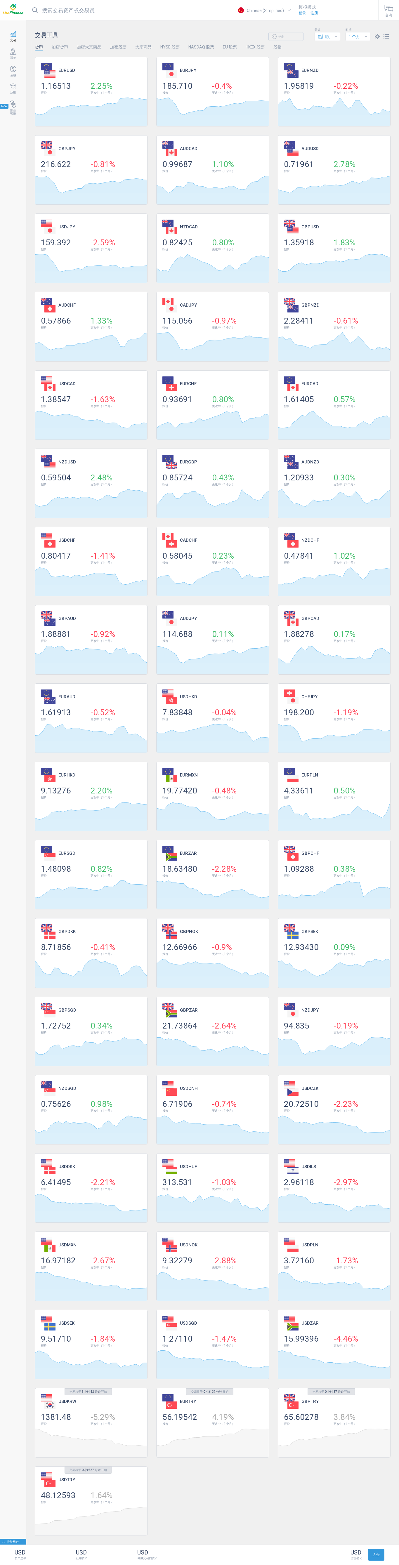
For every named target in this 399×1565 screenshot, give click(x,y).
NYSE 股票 (170, 47)
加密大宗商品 (89, 47)
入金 (376, 1555)
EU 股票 (230, 47)
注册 (314, 13)
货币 (39, 47)
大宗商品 (143, 47)
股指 (277, 47)
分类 (317, 29)
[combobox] (327, 36)
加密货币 (60, 47)
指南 (281, 36)
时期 (348, 29)
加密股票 (118, 47)
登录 (302, 13)
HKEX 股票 (255, 47)
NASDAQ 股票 (201, 47)
